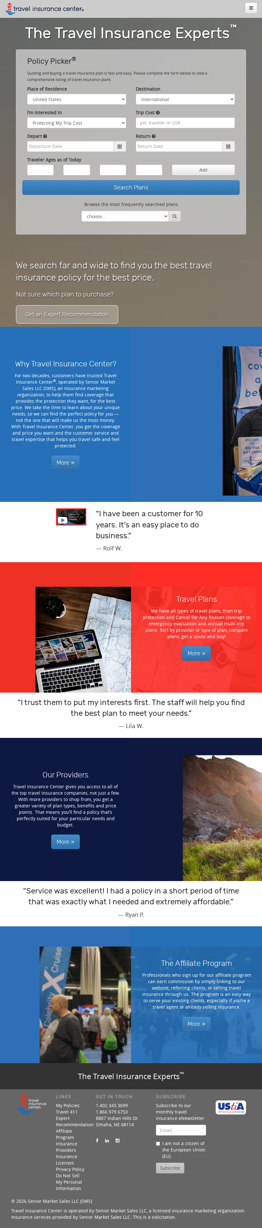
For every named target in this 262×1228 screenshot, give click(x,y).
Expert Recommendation (75, 1121)
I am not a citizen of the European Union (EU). (183, 1149)
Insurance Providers (66, 1147)
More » (65, 463)
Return (144, 136)
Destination (148, 89)
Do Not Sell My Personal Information (69, 1182)
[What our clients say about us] (71, 516)
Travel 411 (67, 1112)
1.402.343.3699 (112, 1105)
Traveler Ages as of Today (54, 160)
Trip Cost (146, 112)
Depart (35, 136)
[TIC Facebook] (97, 1140)
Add (203, 170)
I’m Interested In (44, 112)
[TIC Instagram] (117, 1140)
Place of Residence (47, 89)
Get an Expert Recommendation (67, 314)
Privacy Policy (70, 1169)
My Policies (68, 1105)
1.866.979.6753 (112, 1112)
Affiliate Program (65, 1134)
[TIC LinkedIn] (107, 1140)
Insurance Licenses (66, 1159)
